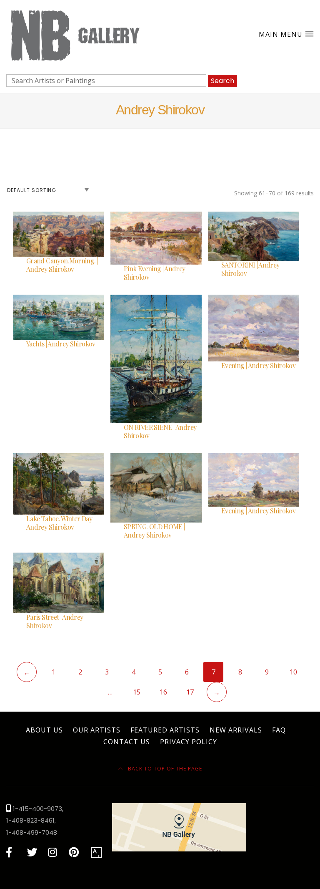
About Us (44, 730)
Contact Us (126, 741)
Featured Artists (165, 730)
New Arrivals (236, 730)
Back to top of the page (164, 768)
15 (136, 692)
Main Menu (282, 34)
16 (163, 692)
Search (222, 81)
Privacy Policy (188, 741)
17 (190, 692)
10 (293, 672)
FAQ (279, 730)
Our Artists (96, 730)
